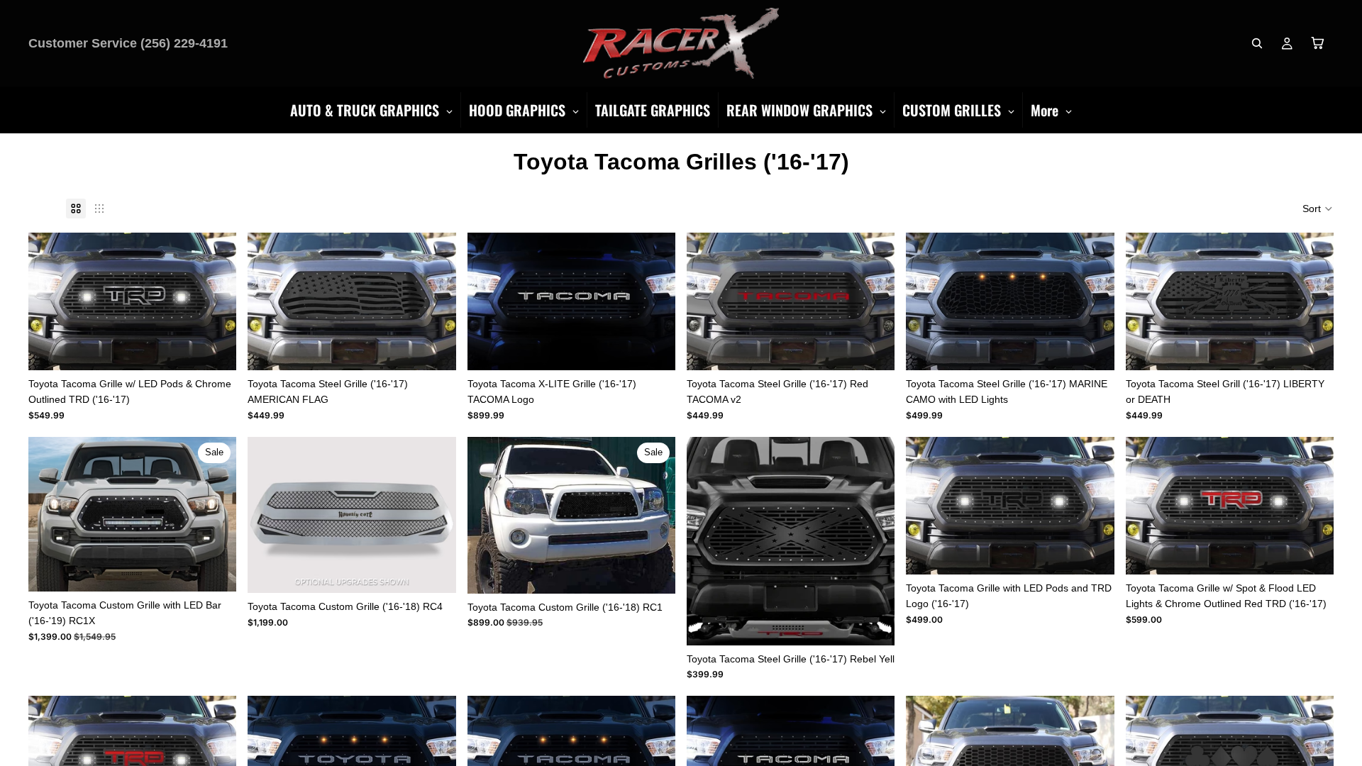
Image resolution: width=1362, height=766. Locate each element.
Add (227, 348)
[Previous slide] (49, 514)
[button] (1318, 208)
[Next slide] (215, 514)
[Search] (1257, 43)
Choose (446, 571)
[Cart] (1318, 43)
